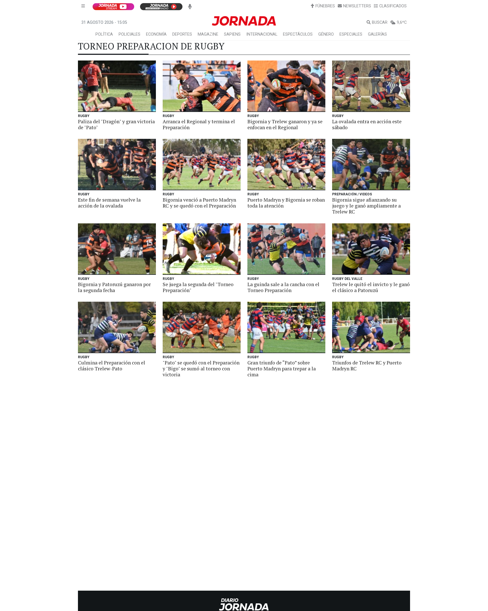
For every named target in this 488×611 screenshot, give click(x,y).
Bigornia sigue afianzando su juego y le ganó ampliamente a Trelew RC (366, 206)
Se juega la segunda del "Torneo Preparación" (198, 287)
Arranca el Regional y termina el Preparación (199, 124)
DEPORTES (182, 34)
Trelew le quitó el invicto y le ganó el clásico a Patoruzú (371, 287)
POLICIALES (129, 34)
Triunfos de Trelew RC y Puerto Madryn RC (367, 365)
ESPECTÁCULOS (298, 34)
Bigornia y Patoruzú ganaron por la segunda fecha (114, 287)
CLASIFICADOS (393, 6)
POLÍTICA (104, 34)
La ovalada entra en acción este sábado (367, 124)
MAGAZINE (208, 34)
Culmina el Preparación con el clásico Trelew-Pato (111, 365)
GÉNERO (326, 34)
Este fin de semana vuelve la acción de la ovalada (109, 203)
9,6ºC (402, 22)
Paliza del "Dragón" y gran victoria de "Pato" (116, 124)
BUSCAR (379, 22)
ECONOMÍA (156, 34)
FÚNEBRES (325, 6)
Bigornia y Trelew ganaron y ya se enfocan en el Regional (285, 124)
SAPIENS (232, 34)
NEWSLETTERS (357, 6)
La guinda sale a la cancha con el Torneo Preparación (283, 287)
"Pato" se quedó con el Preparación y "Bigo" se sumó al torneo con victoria (201, 368)
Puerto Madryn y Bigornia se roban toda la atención (286, 203)
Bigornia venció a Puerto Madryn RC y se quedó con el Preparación (199, 203)
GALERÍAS (377, 34)
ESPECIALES (350, 34)
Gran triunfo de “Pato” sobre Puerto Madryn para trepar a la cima (281, 368)
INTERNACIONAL (261, 34)
